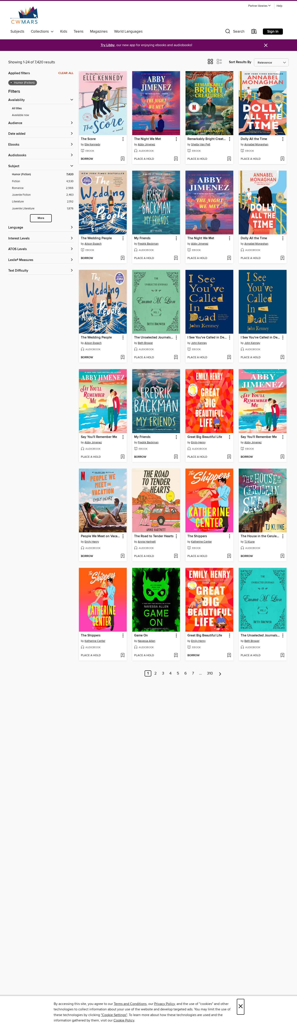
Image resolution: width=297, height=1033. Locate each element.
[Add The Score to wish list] (122, 159)
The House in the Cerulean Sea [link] (260, 536)
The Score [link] (88, 139)
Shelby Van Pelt (200, 144)
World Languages (128, 31)
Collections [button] (41, 31)
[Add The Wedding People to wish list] (122, 258)
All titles (17, 108)
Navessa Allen (146, 641)
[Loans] (254, 32)
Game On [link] (141, 636)
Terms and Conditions (130, 1004)
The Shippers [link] (197, 536)
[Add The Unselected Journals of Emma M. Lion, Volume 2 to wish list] (282, 655)
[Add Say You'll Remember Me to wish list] (122, 457)
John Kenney (199, 343)
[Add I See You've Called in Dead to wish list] (229, 357)
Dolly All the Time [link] (254, 139)
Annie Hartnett (147, 541)
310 (210, 673)
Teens (78, 31)
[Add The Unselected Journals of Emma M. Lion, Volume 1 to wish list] (176, 357)
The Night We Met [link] (147, 139)
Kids (63, 31)
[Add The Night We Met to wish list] (176, 159)
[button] (259, 6)
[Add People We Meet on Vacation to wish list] (122, 556)
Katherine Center (201, 541)
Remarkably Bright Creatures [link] (207, 139)
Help (279, 6)
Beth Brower (145, 343)
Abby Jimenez (146, 144)
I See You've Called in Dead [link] (207, 338)
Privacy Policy (164, 1004)
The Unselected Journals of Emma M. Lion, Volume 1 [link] (154, 338)
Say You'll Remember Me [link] (99, 437)
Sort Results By (240, 62)
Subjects (17, 31)
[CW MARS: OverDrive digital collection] (24, 15)
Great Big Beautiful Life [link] (204, 437)
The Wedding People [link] (96, 238)
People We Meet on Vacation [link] (101, 536)
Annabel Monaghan (256, 144)
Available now (20, 115)
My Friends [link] (142, 238)
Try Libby (108, 45)
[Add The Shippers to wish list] (229, 556)
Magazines (99, 31)
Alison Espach (93, 244)
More (41, 218)
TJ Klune (249, 541)
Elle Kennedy (92, 144)
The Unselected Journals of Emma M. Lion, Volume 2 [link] (260, 636)
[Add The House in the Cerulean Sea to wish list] (282, 556)
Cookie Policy (123, 1020)
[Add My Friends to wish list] (176, 258)
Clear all (65, 73)
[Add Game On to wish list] (176, 655)
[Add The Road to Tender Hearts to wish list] (176, 556)
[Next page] (220, 673)
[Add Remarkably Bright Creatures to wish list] (229, 159)
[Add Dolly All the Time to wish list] (282, 159)
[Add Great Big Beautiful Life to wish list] (229, 457)
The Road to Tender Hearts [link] (154, 536)
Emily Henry (198, 442)
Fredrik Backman (148, 244)
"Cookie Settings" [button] (114, 1015)
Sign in (273, 31)
